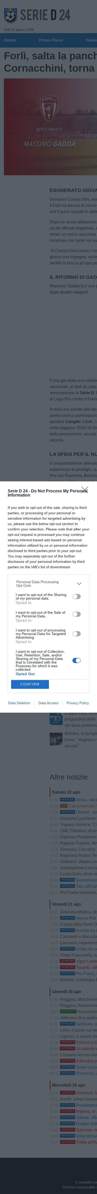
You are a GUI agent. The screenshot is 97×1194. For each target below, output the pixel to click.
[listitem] (48, 583)
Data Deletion (19, 703)
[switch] (76, 596)
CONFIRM (30, 684)
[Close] (86, 492)
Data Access (48, 703)
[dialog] (48, 597)
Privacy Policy (77, 703)
